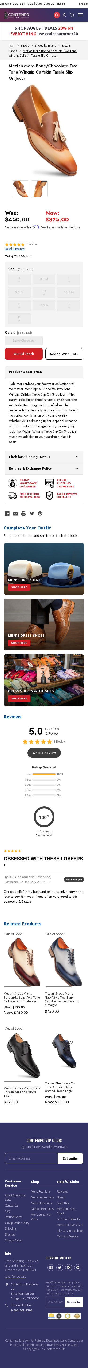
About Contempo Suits (15, 1197)
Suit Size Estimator (69, 1219)
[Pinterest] (40, 513)
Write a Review (44, 753)
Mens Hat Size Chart (70, 1225)
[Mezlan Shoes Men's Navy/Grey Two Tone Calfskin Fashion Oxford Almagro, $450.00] (65, 961)
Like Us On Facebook (70, 1231)
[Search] (57, 15)
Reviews (62, 1192)
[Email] (15, 513)
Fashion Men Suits (42, 1209)
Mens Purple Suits (42, 1197)
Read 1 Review (15, 248)
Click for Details (15, 1276)
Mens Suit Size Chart (66, 1211)
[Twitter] (32, 513)
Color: (18, 332)
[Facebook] (7, 513)
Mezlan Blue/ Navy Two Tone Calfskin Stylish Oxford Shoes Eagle (61, 1087)
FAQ (7, 1211)
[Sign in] (64, 15)
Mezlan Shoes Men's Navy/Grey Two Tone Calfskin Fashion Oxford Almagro (61, 999)
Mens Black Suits (41, 1203)
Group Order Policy (17, 1223)
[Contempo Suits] (16, 15)
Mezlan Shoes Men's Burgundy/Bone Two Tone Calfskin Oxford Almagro (22, 997)
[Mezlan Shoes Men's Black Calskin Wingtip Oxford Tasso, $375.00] (23, 1056)
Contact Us (11, 1205)
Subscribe (70, 1158)
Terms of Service (67, 1236)
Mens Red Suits (40, 1192)
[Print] (23, 513)
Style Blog (63, 1203)
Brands (61, 1197)
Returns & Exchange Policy (30, 468)
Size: (20, 269)
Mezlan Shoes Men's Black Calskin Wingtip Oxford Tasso (22, 1092)
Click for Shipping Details (29, 457)
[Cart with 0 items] (72, 15)
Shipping (10, 1229)
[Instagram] (68, 1267)
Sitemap (10, 1234)
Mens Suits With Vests (41, 1217)
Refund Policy (13, 1217)
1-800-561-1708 (21, 1310)
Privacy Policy (13, 1240)
